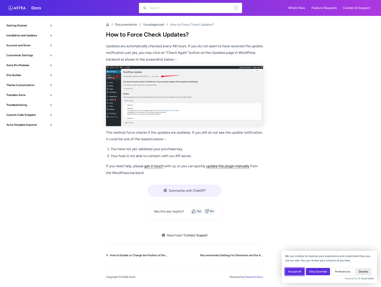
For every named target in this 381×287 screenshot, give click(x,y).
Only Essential (318, 271)
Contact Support (196, 235)
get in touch (154, 166)
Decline (363, 271)
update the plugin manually (227, 166)
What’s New (296, 8)
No (212, 211)
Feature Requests (324, 8)
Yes (199, 211)
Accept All (294, 271)
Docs (36, 8)
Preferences (342, 271)
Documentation (126, 24)
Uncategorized (153, 24)
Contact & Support (356, 8)
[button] (184, 190)
